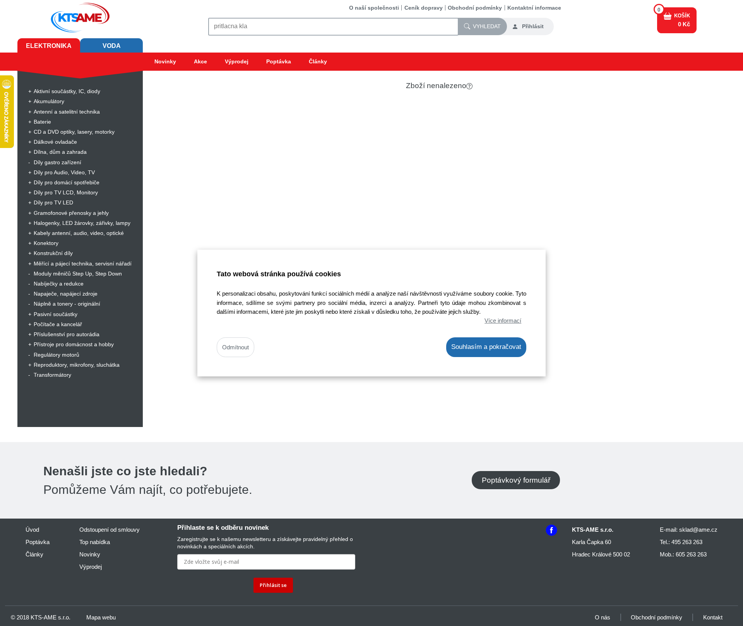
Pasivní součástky (55, 314)
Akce (200, 61)
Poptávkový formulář (516, 480)
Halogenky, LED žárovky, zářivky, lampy (82, 223)
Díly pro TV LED (53, 202)
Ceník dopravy (423, 7)
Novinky (165, 61)
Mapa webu (101, 617)
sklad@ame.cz (698, 529)
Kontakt (712, 617)
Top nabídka (94, 542)
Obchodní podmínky (475, 7)
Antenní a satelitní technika (67, 112)
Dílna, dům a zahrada (60, 152)
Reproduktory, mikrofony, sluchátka (77, 365)
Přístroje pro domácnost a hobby (74, 344)
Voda (112, 46)
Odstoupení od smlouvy (109, 529)
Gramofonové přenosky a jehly (71, 213)
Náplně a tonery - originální (67, 304)
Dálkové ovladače (55, 142)
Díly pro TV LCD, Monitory (66, 192)
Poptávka (278, 61)
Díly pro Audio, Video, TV (64, 172)
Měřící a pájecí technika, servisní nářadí (83, 263)
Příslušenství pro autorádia (66, 334)
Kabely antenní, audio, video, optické (79, 233)
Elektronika (49, 46)
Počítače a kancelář (58, 324)
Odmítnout (235, 347)
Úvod (32, 529)
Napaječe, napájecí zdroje (66, 294)
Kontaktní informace (534, 7)
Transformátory (52, 375)
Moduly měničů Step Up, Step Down (78, 273)
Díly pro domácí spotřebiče (66, 182)
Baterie (42, 122)
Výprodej (236, 61)
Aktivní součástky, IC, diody (67, 91)
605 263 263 (691, 554)
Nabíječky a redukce (59, 284)
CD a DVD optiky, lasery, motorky (74, 132)
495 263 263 (686, 542)
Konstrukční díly (53, 253)
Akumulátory (49, 101)
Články (318, 61)
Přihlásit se (273, 585)
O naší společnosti (374, 7)
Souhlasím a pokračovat (486, 346)
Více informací (502, 320)
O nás (602, 617)
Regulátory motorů (56, 355)
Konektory (46, 243)
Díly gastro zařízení (57, 162)
